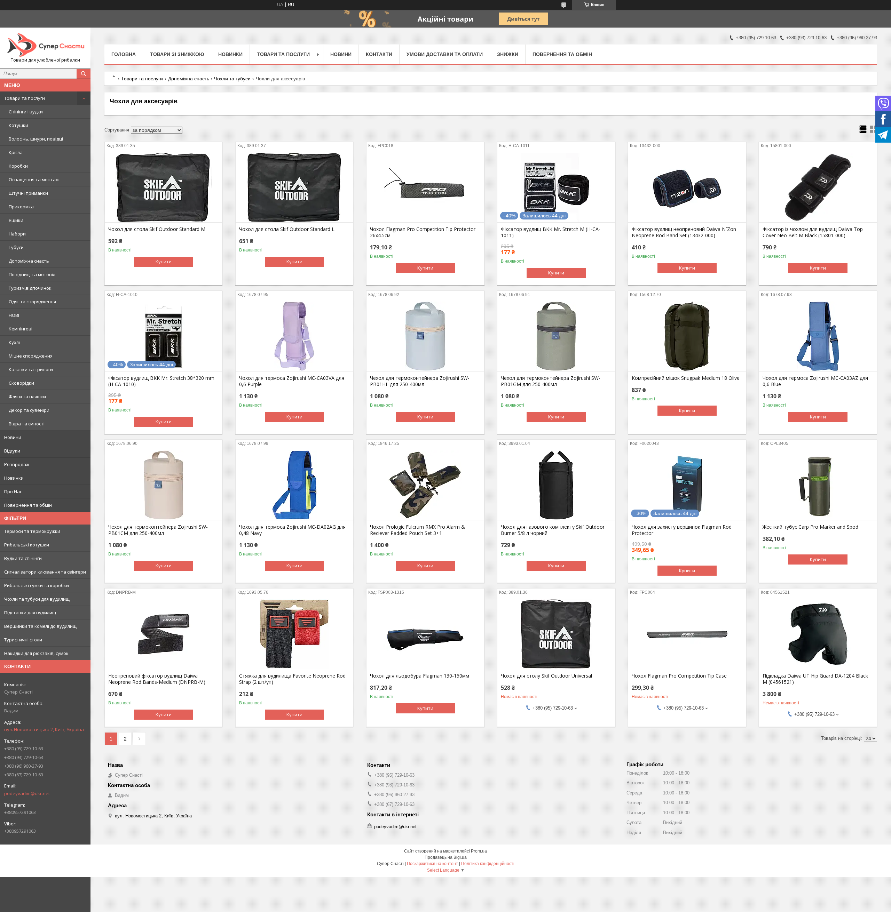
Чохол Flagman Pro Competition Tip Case (679, 676)
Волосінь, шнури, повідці (36, 139)
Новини (12, 437)
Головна (123, 54)
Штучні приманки (28, 193)
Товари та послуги (24, 98)
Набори (17, 234)
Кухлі (14, 342)
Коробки (18, 166)
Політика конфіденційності (487, 863)
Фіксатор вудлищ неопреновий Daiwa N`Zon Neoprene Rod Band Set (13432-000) (684, 232)
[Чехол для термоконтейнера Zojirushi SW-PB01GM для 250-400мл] (556, 336)
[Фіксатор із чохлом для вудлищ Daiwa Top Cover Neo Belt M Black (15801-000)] (817, 187)
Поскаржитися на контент (432, 863)
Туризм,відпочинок (30, 288)
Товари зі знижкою (177, 54)
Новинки (14, 478)
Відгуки (12, 451)
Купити (164, 261)
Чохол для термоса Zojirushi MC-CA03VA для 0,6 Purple (291, 381)
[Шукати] (83, 74)
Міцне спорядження (31, 356)
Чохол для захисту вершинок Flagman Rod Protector (682, 530)
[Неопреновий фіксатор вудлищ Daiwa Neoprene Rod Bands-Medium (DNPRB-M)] (163, 634)
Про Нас (13, 491)
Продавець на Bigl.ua (446, 857)
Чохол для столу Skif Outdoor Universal (546, 676)
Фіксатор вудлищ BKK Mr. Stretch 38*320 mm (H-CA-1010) (161, 381)
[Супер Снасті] (45, 45)
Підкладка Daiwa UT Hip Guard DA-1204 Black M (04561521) (815, 679)
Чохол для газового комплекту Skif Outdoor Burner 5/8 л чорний (553, 530)
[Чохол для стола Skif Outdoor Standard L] (294, 187)
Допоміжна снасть (29, 261)
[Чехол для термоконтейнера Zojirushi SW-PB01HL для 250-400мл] (425, 336)
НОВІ (14, 315)
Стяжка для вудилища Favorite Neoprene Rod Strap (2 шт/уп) (292, 679)
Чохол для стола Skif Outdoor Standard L (286, 229)
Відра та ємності (27, 424)
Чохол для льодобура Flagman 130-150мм (419, 676)
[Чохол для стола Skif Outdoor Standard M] (163, 187)
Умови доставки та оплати (445, 54)
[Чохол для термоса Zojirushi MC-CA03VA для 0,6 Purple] (294, 336)
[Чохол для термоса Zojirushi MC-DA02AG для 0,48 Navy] (294, 485)
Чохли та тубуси (232, 78)
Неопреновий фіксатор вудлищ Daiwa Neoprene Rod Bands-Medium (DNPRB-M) (156, 679)
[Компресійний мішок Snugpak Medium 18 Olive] (687, 336)
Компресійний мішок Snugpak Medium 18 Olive (686, 378)
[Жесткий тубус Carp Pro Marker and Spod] (817, 485)
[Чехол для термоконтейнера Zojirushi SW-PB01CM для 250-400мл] (163, 485)
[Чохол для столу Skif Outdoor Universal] (556, 634)
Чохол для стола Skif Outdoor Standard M (156, 229)
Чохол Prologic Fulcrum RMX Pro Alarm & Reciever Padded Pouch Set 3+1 (417, 530)
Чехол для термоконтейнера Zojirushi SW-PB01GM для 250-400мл (550, 381)
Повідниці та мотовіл (32, 274)
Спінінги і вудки (26, 112)
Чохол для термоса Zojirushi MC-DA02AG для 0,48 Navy (292, 530)
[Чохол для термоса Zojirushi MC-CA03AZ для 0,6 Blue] (817, 336)
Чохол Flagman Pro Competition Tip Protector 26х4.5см (422, 232)
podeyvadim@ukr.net (27, 793)
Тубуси (16, 247)
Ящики (16, 220)
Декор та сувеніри (29, 410)
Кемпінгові (20, 329)
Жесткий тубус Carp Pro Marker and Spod (810, 527)
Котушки (18, 125)
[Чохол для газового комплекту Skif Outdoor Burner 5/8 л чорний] (556, 485)
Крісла (16, 152)
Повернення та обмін (28, 505)
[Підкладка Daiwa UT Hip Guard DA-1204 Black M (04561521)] (817, 634)
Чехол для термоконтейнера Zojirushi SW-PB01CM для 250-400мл (158, 530)
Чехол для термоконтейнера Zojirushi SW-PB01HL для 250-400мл (420, 381)
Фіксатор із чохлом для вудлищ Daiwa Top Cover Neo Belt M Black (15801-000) (813, 232)
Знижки (507, 54)
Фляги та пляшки (27, 396)
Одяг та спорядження (32, 301)
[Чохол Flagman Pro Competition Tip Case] (687, 634)
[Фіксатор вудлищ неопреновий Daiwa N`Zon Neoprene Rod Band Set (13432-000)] (687, 187)
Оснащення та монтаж (34, 179)
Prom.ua (479, 851)
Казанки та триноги (31, 369)
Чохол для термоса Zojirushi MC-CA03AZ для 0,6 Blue (815, 381)
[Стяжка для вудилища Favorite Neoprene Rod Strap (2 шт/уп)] (294, 634)
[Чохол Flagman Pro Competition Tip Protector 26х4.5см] (425, 187)
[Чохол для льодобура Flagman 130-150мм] (425, 634)
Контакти (379, 54)
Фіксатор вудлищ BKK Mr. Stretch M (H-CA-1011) (550, 232)
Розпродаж (16, 464)
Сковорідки (21, 383)
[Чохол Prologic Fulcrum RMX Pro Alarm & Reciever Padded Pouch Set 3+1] (425, 485)
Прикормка (21, 206)
